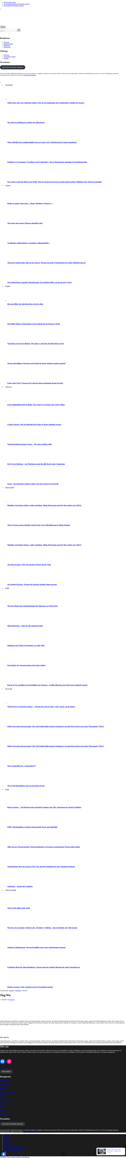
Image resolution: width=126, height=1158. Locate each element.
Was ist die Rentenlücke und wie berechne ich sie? (26, 786)
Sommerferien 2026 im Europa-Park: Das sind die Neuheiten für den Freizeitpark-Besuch (41, 867)
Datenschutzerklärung (29, 75)
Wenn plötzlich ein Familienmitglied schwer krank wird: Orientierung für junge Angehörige (42, 142)
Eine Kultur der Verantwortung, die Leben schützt (26, 665)
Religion (7, 286)
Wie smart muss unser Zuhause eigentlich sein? (25, 223)
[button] (14, 1146)
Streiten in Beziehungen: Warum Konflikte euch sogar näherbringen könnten (36, 947)
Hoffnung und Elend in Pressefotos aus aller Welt (25, 645)
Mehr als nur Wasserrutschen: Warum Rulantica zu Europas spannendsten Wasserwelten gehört (43, 847)
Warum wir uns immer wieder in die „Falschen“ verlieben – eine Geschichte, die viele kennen (42, 928)
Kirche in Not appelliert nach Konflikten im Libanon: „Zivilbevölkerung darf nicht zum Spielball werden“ (47, 685)
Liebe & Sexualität (10, 890)
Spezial (2, 1111)
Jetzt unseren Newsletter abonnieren (12, 67)
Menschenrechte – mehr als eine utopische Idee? (25, 626)
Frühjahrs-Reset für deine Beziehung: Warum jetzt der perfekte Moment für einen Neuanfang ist (43, 967)
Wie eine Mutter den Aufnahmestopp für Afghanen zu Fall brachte (32, 606)
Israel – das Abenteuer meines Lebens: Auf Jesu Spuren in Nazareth (32, 484)
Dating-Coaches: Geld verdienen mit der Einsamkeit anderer (30, 987)
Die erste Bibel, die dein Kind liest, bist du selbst (25, 304)
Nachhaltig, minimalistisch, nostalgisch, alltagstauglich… (28, 243)
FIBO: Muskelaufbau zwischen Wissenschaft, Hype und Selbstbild (32, 827)
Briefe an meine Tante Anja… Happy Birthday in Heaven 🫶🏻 (30, 203)
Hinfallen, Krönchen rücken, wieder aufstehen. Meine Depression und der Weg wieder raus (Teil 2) (44, 505)
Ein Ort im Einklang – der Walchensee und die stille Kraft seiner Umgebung (36, 464)
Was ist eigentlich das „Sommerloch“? (21, 766)
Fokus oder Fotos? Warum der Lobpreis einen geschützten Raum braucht (35, 383)
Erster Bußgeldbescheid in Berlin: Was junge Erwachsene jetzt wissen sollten (36, 405)
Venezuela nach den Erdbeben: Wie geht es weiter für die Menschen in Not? (35, 344)
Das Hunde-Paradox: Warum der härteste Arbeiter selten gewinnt (32, 584)
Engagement (9, 85)
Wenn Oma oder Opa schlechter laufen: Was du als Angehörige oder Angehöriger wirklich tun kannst (45, 103)
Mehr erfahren (6, 1071)
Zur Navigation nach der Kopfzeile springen (16, 4)
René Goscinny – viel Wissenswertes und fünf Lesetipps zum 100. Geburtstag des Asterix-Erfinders (44, 807)
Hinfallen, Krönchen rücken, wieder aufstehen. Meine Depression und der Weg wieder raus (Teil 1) (44, 545)
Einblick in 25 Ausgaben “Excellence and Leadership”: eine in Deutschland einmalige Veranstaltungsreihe (47, 162)
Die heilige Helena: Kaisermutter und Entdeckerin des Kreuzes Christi (33, 324)
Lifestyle (7, 185)
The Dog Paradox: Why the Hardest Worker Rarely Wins (29, 565)
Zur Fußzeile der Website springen (14, 5)
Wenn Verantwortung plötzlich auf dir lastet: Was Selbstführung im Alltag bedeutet (38, 525)
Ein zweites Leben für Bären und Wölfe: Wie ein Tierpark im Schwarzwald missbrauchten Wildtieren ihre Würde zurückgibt (54, 182)
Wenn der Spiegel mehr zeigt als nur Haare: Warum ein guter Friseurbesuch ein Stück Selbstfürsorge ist (46, 263)
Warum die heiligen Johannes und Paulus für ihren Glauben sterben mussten (36, 363)
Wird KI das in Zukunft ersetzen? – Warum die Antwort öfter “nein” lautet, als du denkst (41, 707)
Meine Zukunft (9, 487)
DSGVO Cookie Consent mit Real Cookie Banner (15, 1157)
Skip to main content (10, 2)
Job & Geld (8, 689)
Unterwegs (8, 387)
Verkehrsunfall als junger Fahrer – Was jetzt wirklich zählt (29, 444)
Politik (7, 588)
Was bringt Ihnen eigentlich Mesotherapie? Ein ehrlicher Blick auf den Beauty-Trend (39, 282)
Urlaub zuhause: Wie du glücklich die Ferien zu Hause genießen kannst (34, 424)
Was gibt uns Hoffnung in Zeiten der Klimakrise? (26, 122)
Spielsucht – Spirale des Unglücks (20, 886)
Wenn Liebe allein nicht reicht (18, 908)
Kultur (7, 789)
